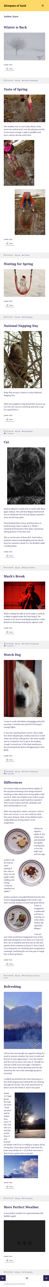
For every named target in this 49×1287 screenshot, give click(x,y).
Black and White (29, 568)
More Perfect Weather (21, 1207)
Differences (13, 782)
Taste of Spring (15, 89)
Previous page (3, 1278)
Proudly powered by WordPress (14, 1284)
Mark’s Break (14, 576)
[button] (19, 1243)
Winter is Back (15, 27)
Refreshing (12, 986)
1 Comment (10, 433)
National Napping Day (21, 326)
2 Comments (10, 774)
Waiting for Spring (18, 264)
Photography (33, 80)
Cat (6, 442)
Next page (46, 1278)
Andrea (33, 721)
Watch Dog (12, 654)
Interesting (27, 976)
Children (27, 255)
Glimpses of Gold (15, 5)
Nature (26, 80)
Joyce (19, 80)
